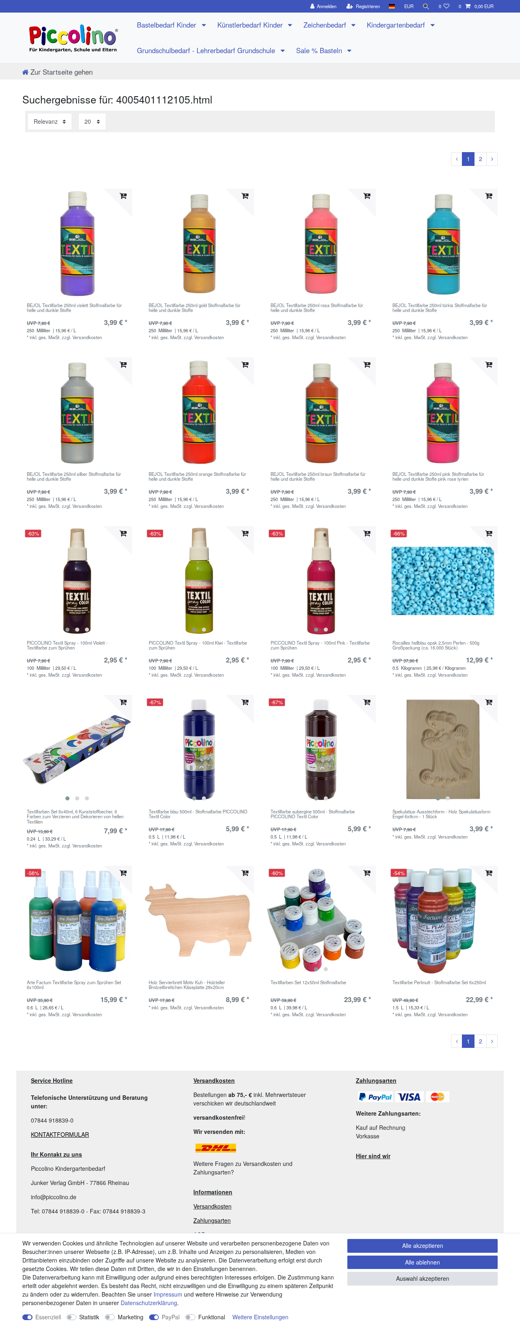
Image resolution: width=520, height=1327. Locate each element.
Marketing (130, 1317)
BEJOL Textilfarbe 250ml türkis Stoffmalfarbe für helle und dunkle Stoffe (439, 308)
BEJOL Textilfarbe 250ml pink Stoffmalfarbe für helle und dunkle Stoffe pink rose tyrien (438, 476)
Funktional (211, 1317)
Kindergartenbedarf (397, 25)
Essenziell (48, 1317)
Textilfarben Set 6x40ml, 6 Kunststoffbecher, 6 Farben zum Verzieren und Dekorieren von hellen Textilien (75, 816)
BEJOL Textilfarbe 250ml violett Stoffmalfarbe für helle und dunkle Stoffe (74, 308)
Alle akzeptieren (422, 1245)
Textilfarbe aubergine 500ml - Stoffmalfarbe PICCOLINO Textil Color (313, 814)
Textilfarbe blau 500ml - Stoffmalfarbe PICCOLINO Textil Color (198, 814)
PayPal (171, 1317)
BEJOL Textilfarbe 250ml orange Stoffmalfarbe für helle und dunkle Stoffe (197, 476)
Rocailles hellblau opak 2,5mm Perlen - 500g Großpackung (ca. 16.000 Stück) (435, 645)
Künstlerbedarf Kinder (251, 25)
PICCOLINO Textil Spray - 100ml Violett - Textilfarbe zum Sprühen (67, 645)
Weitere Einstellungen (260, 1317)
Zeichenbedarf (325, 25)
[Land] (391, 6)
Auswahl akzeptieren (422, 1278)
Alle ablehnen (422, 1262)
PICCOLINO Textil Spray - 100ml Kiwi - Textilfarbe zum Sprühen (198, 645)
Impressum (168, 1294)
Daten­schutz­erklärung (149, 1303)
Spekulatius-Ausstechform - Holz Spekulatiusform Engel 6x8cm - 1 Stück (441, 814)
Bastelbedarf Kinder (167, 25)
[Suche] (426, 6)
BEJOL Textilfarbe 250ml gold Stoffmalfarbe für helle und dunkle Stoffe (194, 308)
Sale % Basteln (320, 50)
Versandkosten (212, 1206)
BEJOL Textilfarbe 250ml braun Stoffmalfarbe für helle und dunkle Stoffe (318, 476)
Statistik (89, 1317)
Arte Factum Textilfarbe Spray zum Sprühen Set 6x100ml (74, 985)
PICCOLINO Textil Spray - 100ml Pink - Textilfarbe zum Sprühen (320, 645)
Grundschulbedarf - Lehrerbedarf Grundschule (207, 50)
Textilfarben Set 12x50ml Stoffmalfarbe (308, 982)
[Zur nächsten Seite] (492, 159)
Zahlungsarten (212, 1220)
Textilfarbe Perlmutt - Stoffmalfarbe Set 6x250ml (439, 982)
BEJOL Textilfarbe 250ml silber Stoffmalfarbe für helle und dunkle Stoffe (74, 476)
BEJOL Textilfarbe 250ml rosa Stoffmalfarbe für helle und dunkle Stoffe (317, 308)
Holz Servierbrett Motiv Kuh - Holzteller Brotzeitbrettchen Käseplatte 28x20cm (187, 985)
